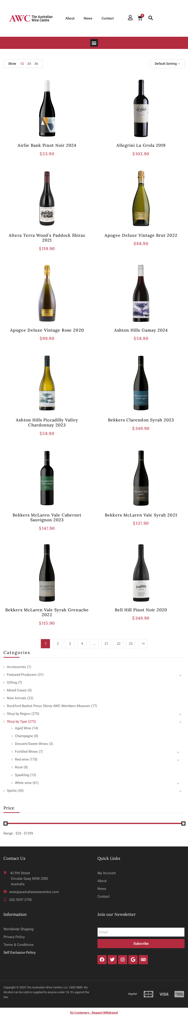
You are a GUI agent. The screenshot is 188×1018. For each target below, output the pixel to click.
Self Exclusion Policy (19, 952)
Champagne (24, 736)
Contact (108, 18)
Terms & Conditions (18, 945)
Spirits (12, 791)
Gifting (12, 682)
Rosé (19, 767)
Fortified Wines (26, 752)
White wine (23, 783)
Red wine (22, 759)
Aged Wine (23, 728)
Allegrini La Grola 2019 (141, 145)
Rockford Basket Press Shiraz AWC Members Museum (48, 706)
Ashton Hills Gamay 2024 (141, 330)
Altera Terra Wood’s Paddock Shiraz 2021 (47, 238)
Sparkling (22, 775)
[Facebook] (102, 959)
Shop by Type (17, 721)
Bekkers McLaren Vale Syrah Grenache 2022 (46, 612)
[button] (150, 18)
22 (118, 644)
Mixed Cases (17, 690)
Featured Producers (22, 675)
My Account (106, 873)
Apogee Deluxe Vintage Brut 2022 (141, 235)
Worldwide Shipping (18, 929)
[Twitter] (112, 959)
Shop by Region (18, 714)
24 (29, 63)
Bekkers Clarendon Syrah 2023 (141, 420)
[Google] (133, 959)
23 (131, 644)
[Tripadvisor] (143, 959)
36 (36, 63)
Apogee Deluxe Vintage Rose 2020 (47, 330)
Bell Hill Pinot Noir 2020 (141, 609)
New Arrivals (16, 698)
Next (142, 643)
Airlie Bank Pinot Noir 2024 (47, 145)
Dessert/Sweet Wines (31, 744)
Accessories (16, 667)
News (88, 18)
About (70, 18)
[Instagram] (122, 959)
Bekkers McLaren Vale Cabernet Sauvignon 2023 (47, 517)
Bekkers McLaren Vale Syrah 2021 (141, 515)
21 (106, 644)
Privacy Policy (14, 937)
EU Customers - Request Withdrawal (94, 1012)
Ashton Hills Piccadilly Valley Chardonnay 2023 (47, 422)
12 (22, 63)
